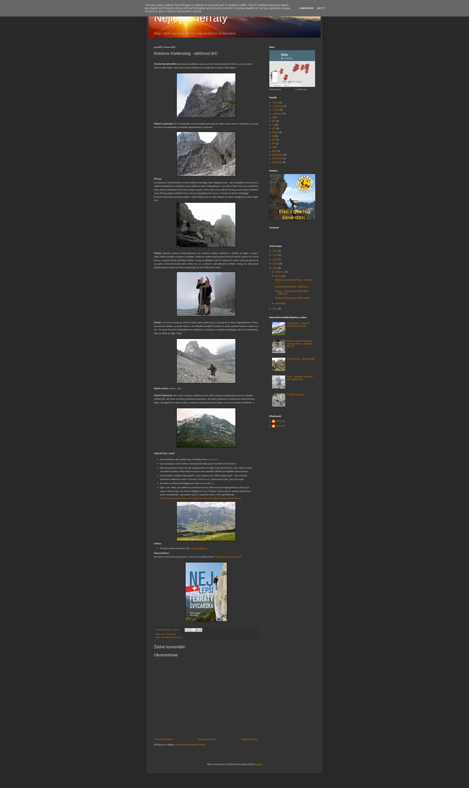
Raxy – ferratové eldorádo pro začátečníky (300, 378)
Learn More (306, 8)
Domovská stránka (207, 739)
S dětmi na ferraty (295, 394)
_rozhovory (277, 106)
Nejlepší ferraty (191, 18)
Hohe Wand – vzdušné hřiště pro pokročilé (298, 324)
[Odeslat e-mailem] (186, 630)
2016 (275, 255)
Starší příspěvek (249, 739)
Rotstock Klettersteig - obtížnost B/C (292, 298)
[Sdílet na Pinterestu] (200, 630)
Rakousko (277, 154)
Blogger (257, 764)
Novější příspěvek (164, 739)
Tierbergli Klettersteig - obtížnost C (292, 286)
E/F (273, 143)
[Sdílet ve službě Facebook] (197, 630)
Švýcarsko (171, 634)
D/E (274, 139)
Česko (275, 132)
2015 (275, 259)
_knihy (275, 102)
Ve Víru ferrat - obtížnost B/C (301, 359)
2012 (275, 308)
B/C (163, 634)
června (278, 276)
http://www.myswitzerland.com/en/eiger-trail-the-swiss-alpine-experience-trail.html (200, 498)
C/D (274, 128)
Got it (321, 8)
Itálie (274, 151)
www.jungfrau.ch (199, 548)
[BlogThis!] (190, 630)
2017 (275, 251)
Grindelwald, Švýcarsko (172, 637)
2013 (275, 268)
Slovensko (277, 158)
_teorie (275, 110)
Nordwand (213, 459)
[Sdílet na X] (193, 630)
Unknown (280, 421)
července (280, 272)
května (278, 303)
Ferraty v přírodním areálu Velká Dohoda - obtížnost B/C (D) (300, 344)
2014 (275, 264)
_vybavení (277, 113)
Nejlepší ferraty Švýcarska (228, 557)
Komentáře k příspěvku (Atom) (190, 744)
